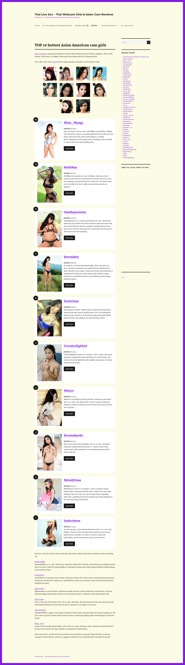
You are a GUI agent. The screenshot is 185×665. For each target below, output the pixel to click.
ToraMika (126, 71)
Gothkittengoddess (129, 95)
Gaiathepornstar (75, 212)
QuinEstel (126, 143)
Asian (37, 54)
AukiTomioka (127, 75)
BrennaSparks (73, 435)
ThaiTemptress (127, 109)
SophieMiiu (126, 93)
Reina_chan (127, 61)
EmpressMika (40, 562)
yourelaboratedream (129, 107)
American (43, 54)
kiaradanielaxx (127, 85)
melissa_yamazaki (129, 99)
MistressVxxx (127, 151)
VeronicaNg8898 (75, 346)
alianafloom (126, 81)
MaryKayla (126, 67)
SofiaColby (126, 125)
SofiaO (125, 156)
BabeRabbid (126, 77)
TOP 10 (94, 26)
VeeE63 (125, 79)
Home (37, 26)
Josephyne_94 (127, 127)
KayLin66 (126, 137)
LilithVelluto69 (127, 63)
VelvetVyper (39, 599)
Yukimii (125, 113)
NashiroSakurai (127, 111)
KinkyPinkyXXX (128, 123)
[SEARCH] (148, 42)
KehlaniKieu (126, 73)
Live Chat (69, 148)
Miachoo (125, 69)
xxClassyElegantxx (129, 158)
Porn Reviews (123, 277)
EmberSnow (72, 520)
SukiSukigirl (126, 89)
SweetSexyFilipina (128, 97)
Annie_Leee (126, 139)
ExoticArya (71, 301)
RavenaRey (71, 257)
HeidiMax (70, 167)
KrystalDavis (39, 575)
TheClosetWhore (128, 101)
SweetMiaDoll (127, 65)
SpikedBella (126, 117)
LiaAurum (126, 131)
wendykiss (126, 145)
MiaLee (69, 390)
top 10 (54, 62)
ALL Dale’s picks (127, 26)
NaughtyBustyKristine (130, 149)
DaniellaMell (127, 83)
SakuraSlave (126, 121)
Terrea (125, 105)
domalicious (126, 103)
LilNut (125, 154)
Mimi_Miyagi (73, 122)
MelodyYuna (72, 480)
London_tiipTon (128, 115)
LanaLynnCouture (128, 119)
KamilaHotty (127, 135)
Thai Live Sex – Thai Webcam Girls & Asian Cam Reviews (74, 14)
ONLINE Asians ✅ (81, 26)
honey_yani (126, 91)
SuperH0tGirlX (40, 610)
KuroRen (125, 133)
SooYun (125, 141)
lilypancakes (39, 589)
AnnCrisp (126, 87)
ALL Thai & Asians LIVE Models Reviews (57, 26)
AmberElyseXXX (128, 147)
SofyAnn (125, 129)
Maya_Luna (39, 623)
